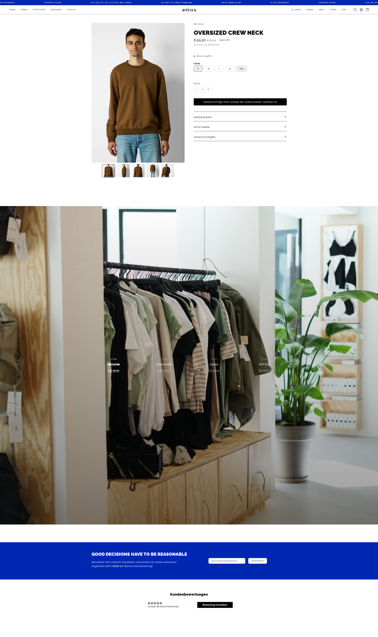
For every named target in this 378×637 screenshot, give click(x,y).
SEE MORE (113, 371)
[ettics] (189, 9)
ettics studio (199, 24)
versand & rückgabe (204, 137)
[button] (310, 9)
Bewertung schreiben (215, 604)
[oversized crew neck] (108, 170)
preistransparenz (203, 117)
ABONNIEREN (257, 561)
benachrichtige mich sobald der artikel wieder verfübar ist (240, 101)
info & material (202, 127)
